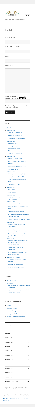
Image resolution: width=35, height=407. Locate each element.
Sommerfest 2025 (13, 143)
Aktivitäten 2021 (11, 195)
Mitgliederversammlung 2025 (16, 153)
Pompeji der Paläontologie (15, 135)
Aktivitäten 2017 (11, 238)
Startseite (9, 128)
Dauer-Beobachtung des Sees (16, 267)
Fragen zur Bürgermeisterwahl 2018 (17, 231)
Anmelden (9, 326)
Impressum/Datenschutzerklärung (16, 316)
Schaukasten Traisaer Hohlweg (16, 211)
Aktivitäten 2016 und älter (13, 257)
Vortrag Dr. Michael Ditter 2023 (16, 176)
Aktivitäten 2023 (11, 172)
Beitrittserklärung (11, 311)
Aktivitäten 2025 (11, 141)
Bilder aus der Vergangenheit (15, 264)
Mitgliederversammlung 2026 (16, 132)
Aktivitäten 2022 (11, 187)
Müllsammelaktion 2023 (14, 184)
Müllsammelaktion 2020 (14, 204)
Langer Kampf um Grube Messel (16, 138)
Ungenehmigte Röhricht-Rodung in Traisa (19, 219)
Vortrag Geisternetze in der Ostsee (17, 166)
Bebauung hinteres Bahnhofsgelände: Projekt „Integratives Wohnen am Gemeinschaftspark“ (18, 242)
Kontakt (9, 305)
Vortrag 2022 (11, 189)
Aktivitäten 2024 (11, 156)
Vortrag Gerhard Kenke (14, 169)
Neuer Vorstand (12, 192)
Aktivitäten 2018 (11, 229)
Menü (27, 16)
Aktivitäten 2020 (11, 202)
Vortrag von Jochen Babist (15, 158)
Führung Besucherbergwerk (15, 151)
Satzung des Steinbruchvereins (15, 314)
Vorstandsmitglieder (12, 308)
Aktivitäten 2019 (11, 222)
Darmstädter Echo (11, 280)
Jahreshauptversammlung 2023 (16, 174)
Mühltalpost (10, 283)
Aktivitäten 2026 (11, 130)
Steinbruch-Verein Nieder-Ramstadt (14, 19)
